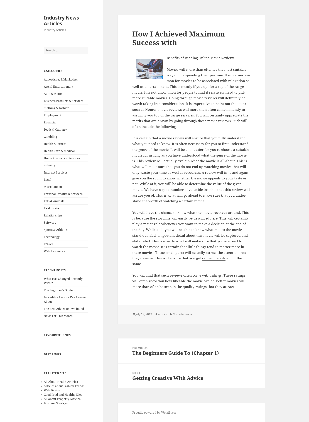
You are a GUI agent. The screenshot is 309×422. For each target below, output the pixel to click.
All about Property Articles (62, 399)
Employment (52, 115)
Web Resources (54, 251)
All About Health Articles (61, 382)
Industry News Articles (61, 20)
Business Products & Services (63, 101)
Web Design (52, 390)
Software (50, 223)
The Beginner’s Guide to (60, 290)
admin (162, 314)
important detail (171, 235)
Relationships (53, 215)
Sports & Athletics (56, 230)
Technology (52, 237)
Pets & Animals (54, 201)
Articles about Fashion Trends (64, 386)
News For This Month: (58, 316)
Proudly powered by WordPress (154, 412)
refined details (213, 258)
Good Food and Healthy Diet (63, 395)
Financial (50, 122)
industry (49, 165)
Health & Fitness (55, 144)
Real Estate (51, 208)
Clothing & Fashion (56, 108)
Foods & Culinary (55, 129)
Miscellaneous (53, 187)
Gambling (50, 137)
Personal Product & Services (63, 194)
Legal (47, 180)
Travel (48, 244)
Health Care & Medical (59, 151)
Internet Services (55, 172)
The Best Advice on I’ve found (64, 309)
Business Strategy (56, 403)
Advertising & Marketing (61, 79)
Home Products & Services (62, 158)
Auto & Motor (53, 94)
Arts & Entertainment (58, 87)
